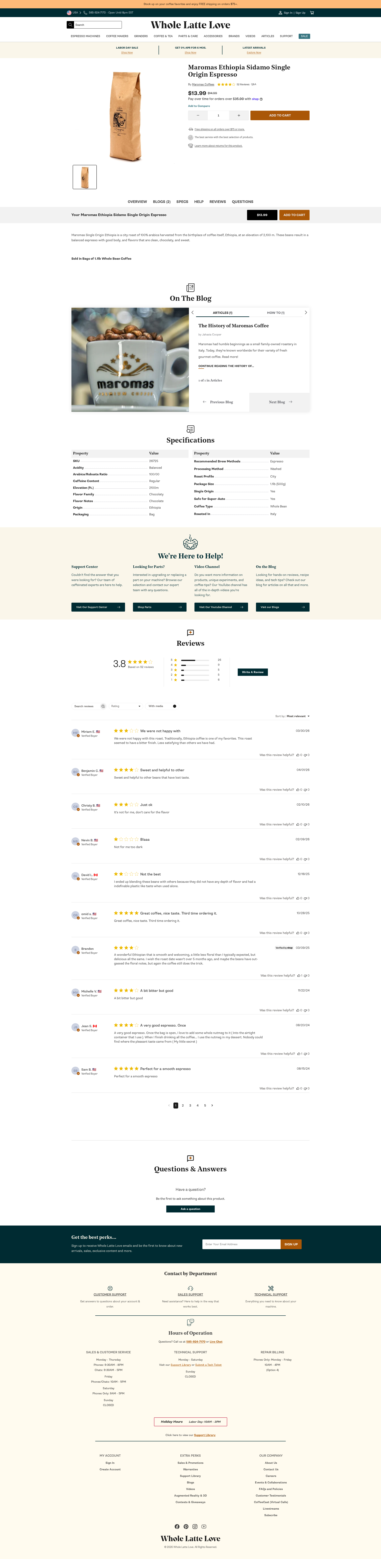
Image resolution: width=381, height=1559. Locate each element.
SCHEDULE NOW (35, 817)
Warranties (190, 1469)
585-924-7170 (195, 1341)
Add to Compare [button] (199, 106)
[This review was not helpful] (305, 755)
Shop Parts (144, 607)
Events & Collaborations (271, 1482)
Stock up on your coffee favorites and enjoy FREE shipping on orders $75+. (191, 4)
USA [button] (74, 13)
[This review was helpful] (297, 755)
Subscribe (270, 1515)
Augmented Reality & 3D (190, 1495)
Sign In (110, 1463)
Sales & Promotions (190, 1463)
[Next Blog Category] (306, 312)
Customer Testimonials (271, 1495)
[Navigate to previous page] (168, 1105)
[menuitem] (110, 1463)
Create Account (110, 1469)
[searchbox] (85, 706)
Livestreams (271, 1508)
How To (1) (276, 313)
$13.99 (262, 215)
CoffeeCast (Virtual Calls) (271, 1502)
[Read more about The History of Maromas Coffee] (130, 360)
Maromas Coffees (203, 84)
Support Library (181, 1365)
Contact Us (271, 1469)
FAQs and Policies (271, 1489)
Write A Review (253, 672)
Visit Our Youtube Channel (215, 607)
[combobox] (98, 24)
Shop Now (127, 52)
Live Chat (216, 1341)
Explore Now (254, 52)
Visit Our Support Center (91, 607)
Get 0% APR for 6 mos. (190, 47)
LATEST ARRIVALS (254, 47)
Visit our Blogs (270, 607)
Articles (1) (222, 313)
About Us (271, 1463)
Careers (271, 1476)
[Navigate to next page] (212, 1105)
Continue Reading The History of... (226, 366)
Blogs (190, 1482)
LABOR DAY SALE (127, 47)
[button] (196, 660)
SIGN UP (291, 1244)
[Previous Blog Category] (192, 312)
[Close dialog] (62, 736)
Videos (190, 1489)
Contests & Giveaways (190, 1502)
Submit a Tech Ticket (208, 1365)
